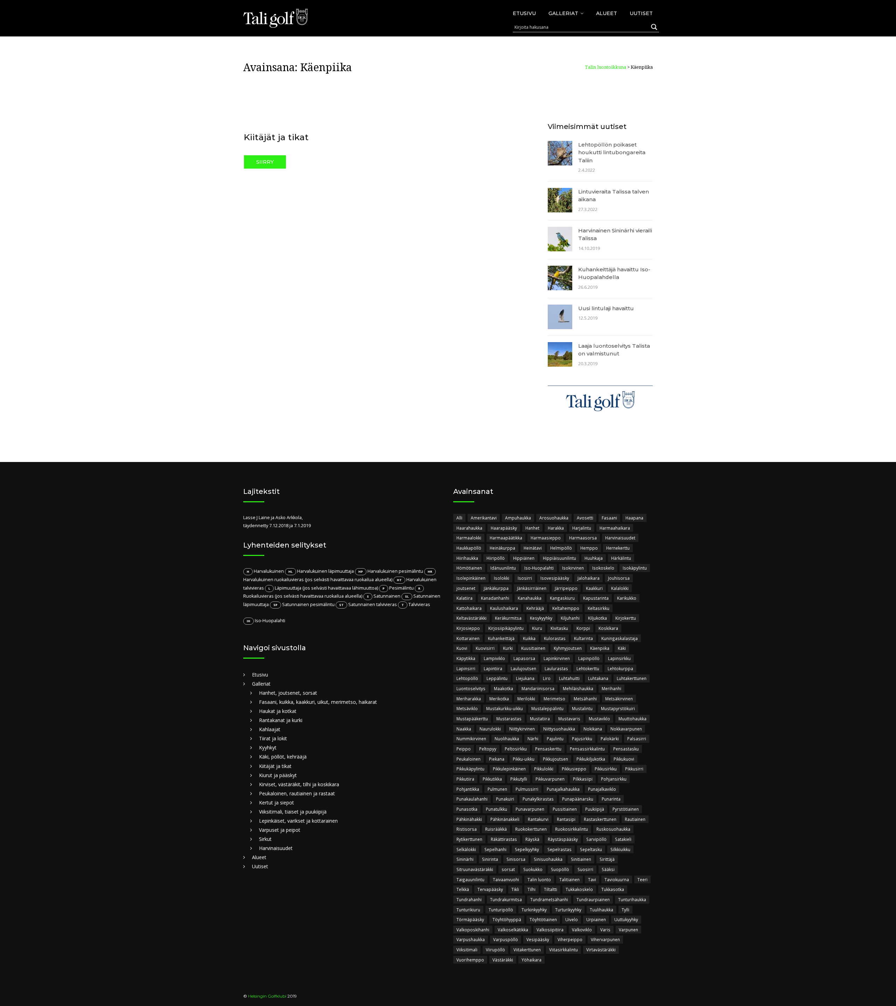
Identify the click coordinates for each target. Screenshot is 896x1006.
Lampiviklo (494, 658)
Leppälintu (496, 678)
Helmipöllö (561, 548)
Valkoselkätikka (513, 929)
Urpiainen (596, 919)
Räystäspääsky (563, 839)
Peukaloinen (468, 759)
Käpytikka (465, 658)
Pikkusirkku (606, 769)
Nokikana (592, 729)
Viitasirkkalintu (563, 949)
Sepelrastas (559, 849)
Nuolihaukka (507, 738)
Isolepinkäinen (470, 578)
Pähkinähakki (469, 819)
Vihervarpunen (605, 939)
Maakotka (503, 688)
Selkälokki (466, 849)
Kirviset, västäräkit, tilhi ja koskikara (299, 784)
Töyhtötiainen (543, 919)
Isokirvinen (573, 568)
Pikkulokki (543, 769)
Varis (605, 929)
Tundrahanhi (469, 899)
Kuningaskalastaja (619, 638)
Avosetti (585, 518)
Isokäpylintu (635, 568)
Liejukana (525, 678)
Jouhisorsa (619, 578)
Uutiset (641, 13)
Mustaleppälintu (547, 708)
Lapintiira (493, 668)
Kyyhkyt (267, 747)
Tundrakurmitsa (506, 899)
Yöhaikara (531, 960)
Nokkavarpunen (626, 729)
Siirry (265, 162)
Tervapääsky (490, 889)
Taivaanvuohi (506, 879)
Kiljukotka (597, 618)
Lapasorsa (524, 658)
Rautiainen (635, 819)
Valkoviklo (582, 929)
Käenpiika (599, 648)
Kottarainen (467, 638)
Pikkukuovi (624, 759)
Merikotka (499, 698)
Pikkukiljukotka (590, 759)
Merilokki (526, 698)
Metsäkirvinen (619, 698)
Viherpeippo (570, 939)
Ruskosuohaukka (613, 829)
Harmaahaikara (615, 528)
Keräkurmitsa (508, 618)
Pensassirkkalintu (587, 749)
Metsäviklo (467, 708)
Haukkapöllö (468, 548)
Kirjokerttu (625, 618)
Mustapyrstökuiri (618, 708)
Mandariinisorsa (538, 688)
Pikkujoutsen (555, 759)
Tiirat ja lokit (273, 738)
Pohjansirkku (613, 779)
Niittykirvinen (522, 729)
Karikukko (626, 598)
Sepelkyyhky (527, 849)
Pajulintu (555, 738)
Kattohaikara (469, 608)
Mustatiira (540, 718)
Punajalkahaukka (563, 789)
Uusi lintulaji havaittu (606, 308)
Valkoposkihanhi (472, 929)
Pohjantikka (467, 789)
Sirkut (265, 839)
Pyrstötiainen (625, 809)
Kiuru (537, 628)
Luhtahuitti (569, 678)
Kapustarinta (596, 598)
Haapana (634, 518)
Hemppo (589, 548)
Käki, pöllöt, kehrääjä (283, 756)
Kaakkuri (594, 588)
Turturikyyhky (568, 909)
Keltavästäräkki (471, 618)
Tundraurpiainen (593, 899)
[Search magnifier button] (654, 27)
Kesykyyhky (541, 618)
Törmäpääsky (470, 919)
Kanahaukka (529, 598)
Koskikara (608, 628)
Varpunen (628, 929)
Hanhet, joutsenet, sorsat (288, 692)
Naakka (463, 729)
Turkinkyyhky (534, 909)
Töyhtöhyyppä (506, 919)
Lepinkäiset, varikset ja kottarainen (298, 820)
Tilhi (531, 889)
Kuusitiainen (533, 648)
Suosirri (585, 869)
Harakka (556, 528)
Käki (622, 648)
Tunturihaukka (632, 899)
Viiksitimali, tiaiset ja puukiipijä (293, 811)
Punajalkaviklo (602, 789)
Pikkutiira (465, 779)
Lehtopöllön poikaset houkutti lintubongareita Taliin (611, 152)
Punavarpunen (530, 809)
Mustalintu (582, 708)
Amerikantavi (484, 518)
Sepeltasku (591, 849)
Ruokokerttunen (531, 829)
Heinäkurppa (502, 548)
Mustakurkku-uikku (504, 708)
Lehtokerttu (587, 668)
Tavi (592, 879)
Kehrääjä (535, 608)
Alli (459, 518)
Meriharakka (468, 698)
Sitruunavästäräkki (474, 869)
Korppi (583, 628)
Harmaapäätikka (506, 538)
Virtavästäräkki (601, 949)
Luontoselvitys (470, 688)
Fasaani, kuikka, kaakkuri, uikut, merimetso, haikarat (318, 702)
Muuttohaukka (632, 718)
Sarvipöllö (596, 839)
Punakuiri (505, 799)
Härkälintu (621, 558)
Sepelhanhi (495, 849)
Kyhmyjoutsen (568, 648)
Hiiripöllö (495, 558)
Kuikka (529, 638)
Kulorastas (555, 638)
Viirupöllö (495, 949)
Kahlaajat (269, 729)
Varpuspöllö (505, 939)
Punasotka (466, 809)
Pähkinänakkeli (504, 819)
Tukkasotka (612, 889)
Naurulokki (490, 729)
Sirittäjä (607, 859)
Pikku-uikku (523, 759)
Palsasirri (636, 738)
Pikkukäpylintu (470, 769)
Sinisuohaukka (548, 859)
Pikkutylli (518, 779)
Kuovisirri (485, 648)
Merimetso (554, 698)
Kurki (508, 648)
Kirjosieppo (468, 628)
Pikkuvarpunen (550, 779)
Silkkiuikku (620, 849)
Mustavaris (569, 718)
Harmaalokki (468, 538)
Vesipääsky (537, 939)
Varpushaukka (470, 939)
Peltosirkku (516, 749)
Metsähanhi (585, 698)
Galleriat (563, 13)
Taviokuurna (616, 879)
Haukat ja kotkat (277, 711)
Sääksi (608, 869)
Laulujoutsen (523, 668)
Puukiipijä (594, 809)
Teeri (642, 879)
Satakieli (623, 839)
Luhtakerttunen (631, 678)
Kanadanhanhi (495, 598)
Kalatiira (464, 598)
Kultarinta (583, 638)
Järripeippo (566, 588)
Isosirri (525, 578)
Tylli (625, 909)
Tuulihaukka (601, 909)
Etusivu (524, 13)
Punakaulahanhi (472, 799)
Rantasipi (566, 819)
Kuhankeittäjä (501, 638)
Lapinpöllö (589, 658)
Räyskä (532, 839)
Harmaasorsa (583, 538)
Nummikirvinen (471, 738)
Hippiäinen (523, 558)
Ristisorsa (466, 829)
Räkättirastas (504, 839)
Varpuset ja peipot (279, 830)
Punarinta (611, 799)
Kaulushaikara (504, 608)
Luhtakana (598, 678)
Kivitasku (559, 628)
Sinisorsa (515, 859)
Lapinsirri (465, 668)
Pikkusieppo (574, 769)
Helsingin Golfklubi (267, 996)
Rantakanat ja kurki (280, 720)
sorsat (508, 869)
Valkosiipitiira (550, 929)
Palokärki (610, 738)
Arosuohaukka (553, 518)
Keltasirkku (598, 608)
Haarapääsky (504, 528)
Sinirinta (490, 859)
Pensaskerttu (548, 749)
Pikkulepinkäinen (509, 769)
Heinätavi (533, 548)
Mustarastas (509, 718)
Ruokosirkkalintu (571, 829)
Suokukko (532, 869)
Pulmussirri (527, 789)
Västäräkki (502, 960)
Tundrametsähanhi (549, 899)
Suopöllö (560, 869)
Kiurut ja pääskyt (278, 775)
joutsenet (465, 588)
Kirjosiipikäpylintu (506, 628)
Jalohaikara (589, 578)
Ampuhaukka (518, 518)
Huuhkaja (593, 558)
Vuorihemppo (470, 960)
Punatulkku (496, 809)
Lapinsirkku (619, 658)
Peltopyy (487, 749)
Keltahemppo (565, 608)
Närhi (532, 738)
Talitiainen (569, 879)
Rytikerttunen (469, 839)
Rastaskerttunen (600, 819)
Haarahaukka (469, 528)
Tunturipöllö (501, 909)
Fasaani (609, 518)
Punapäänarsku (577, 799)
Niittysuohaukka (559, 729)
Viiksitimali (466, 949)
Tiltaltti (550, 889)
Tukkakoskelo (579, 889)
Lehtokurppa (620, 668)
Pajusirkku (582, 738)
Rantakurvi (538, 819)
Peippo (463, 749)
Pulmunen (497, 789)
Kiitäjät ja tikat (276, 137)
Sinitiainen (581, 859)
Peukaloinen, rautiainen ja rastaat (297, 793)
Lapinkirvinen (557, 658)
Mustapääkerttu (472, 718)
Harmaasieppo (546, 538)
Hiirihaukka (467, 558)
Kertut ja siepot (276, 802)
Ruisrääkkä (496, 829)
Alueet (606, 13)
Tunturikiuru (468, 909)
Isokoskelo (603, 568)
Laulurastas (556, 668)
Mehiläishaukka (578, 688)
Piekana (496, 759)
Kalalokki (620, 588)
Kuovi (461, 648)
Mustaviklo (599, 718)
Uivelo (571, 919)
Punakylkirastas (538, 799)
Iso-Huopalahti (539, 568)
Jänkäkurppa (496, 588)
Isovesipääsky (554, 578)
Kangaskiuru (562, 598)
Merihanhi (611, 688)
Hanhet (532, 528)
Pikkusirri (634, 769)
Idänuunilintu (503, 568)
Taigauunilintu (470, 879)
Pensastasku (626, 749)
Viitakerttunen (527, 949)
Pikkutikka (492, 779)
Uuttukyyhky (626, 919)
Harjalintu (581, 528)
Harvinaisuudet (276, 848)
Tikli (515, 889)
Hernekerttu (618, 548)
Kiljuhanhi (570, 618)
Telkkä (462, 889)
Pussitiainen (565, 809)
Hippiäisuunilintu (559, 558)
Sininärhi (465, 859)
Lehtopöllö (467, 678)
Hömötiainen (469, 568)
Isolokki (501, 578)
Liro (547, 678)
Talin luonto (539, 879)
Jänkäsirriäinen (531, 588)
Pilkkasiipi (583, 779)
